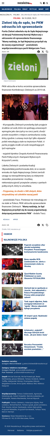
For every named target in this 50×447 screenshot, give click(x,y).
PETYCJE (33, 9)
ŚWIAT (25, 9)
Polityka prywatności (34, 430)
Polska (16, 15)
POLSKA (17, 9)
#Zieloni (6, 219)
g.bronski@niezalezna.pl (25, 370)
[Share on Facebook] (38, 51)
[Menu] (3, 3)
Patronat (11, 430)
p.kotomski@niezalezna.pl (24, 372)
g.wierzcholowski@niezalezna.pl (34, 363)
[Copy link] (47, 51)
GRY (47, 9)
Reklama (20, 430)
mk (8, 52)
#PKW (15, 219)
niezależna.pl (6, 15)
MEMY (41, 9)
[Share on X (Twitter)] (43, 51)
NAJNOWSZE (7, 9)
